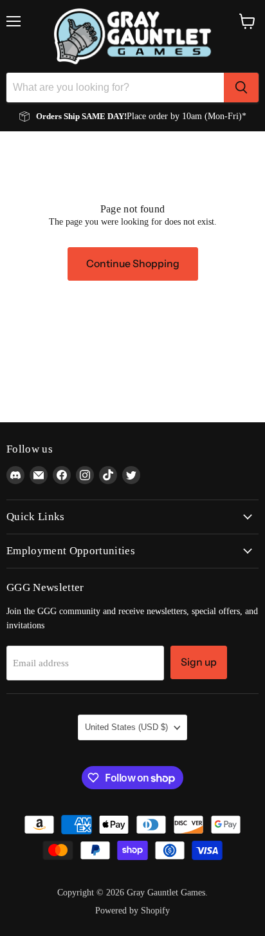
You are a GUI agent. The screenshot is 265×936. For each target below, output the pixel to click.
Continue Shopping (132, 263)
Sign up (199, 662)
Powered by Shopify (132, 910)
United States (126, 727)
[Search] (241, 87)
